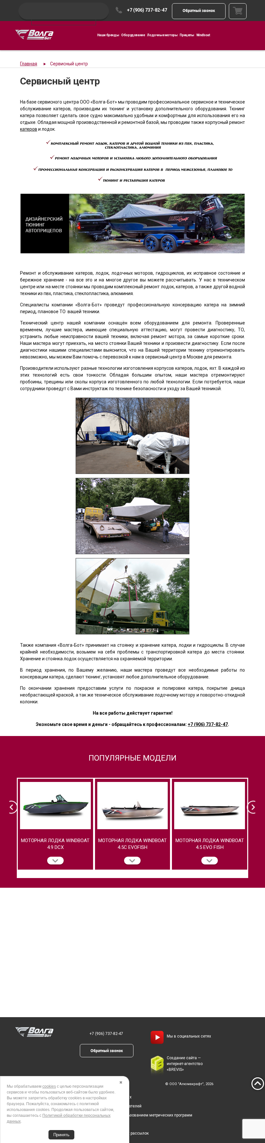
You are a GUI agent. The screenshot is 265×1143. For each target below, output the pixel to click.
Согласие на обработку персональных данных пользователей (84, 1106)
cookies (49, 1086)
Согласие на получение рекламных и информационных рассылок (87, 1133)
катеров (28, 129)
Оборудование (133, 35)
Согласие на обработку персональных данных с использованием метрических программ (109, 1115)
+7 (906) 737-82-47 (147, 10)
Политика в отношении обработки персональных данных (79, 1097)
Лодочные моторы (162, 35)
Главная (28, 63)
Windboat (203, 35)
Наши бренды (108, 35)
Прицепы (187, 35)
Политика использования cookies (57, 1124)
